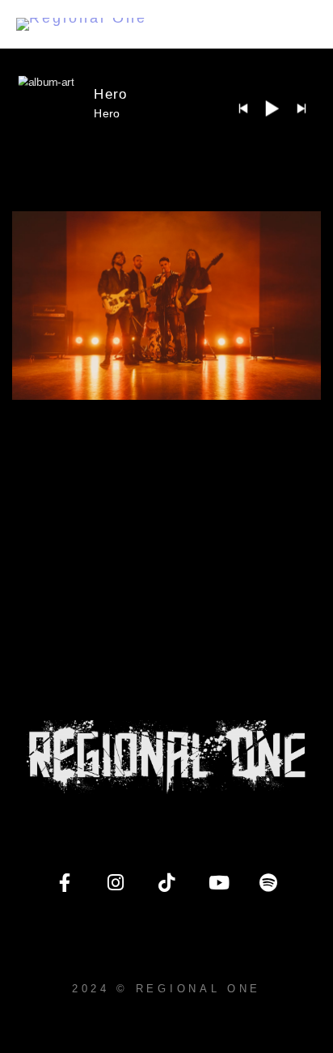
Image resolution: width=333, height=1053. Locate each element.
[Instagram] (115, 883)
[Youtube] (217, 883)
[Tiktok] (166, 883)
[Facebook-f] (64, 883)
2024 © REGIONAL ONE (166, 989)
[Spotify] (268, 883)
